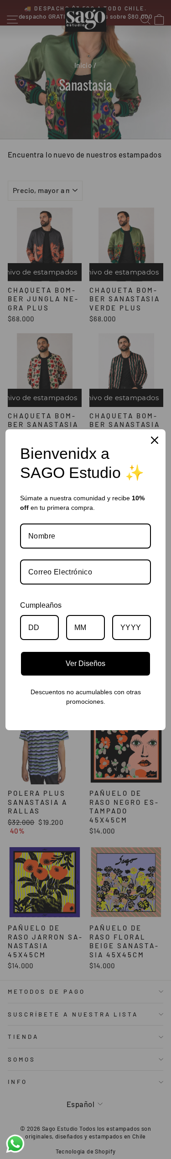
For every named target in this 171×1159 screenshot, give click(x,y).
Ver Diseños (85, 663)
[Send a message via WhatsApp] (15, 1143)
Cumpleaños (41, 605)
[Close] (155, 440)
